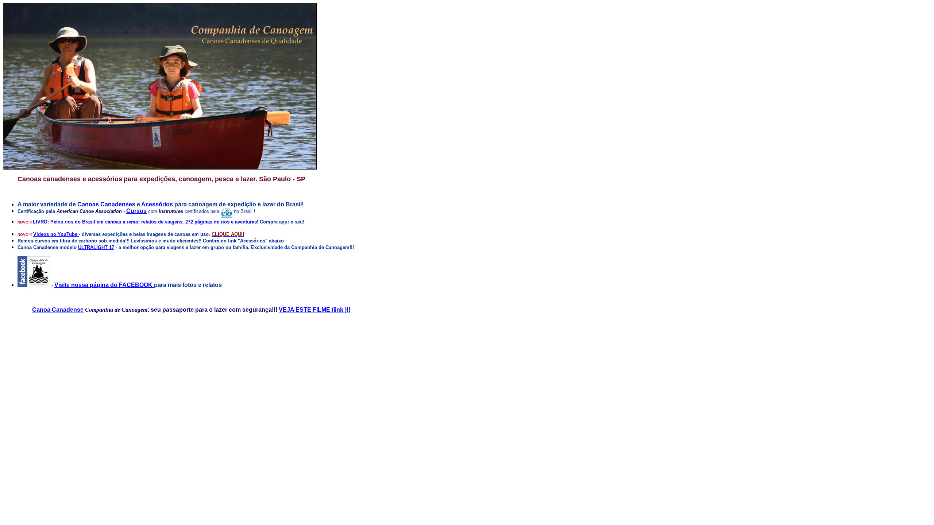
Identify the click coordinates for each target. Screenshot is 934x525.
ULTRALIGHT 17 (96, 247)
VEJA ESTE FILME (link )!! (314, 310)
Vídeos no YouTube (56, 234)
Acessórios (157, 204)
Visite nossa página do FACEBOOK (104, 285)
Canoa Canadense (58, 310)
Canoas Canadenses (106, 204)
